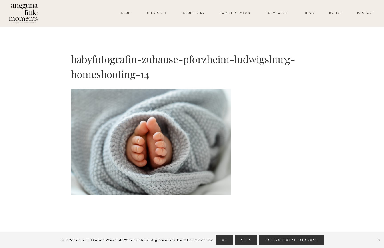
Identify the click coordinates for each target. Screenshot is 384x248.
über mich (156, 13)
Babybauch (277, 13)
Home (125, 13)
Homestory (193, 13)
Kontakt (365, 13)
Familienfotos (235, 13)
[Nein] (378, 240)
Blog (309, 13)
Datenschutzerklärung (291, 240)
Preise (335, 13)
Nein (246, 240)
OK (224, 240)
